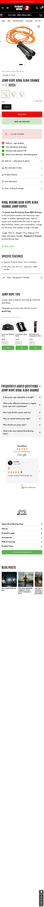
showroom (19, 154)
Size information (11, 181)
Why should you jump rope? (14, 424)
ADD (8, 348)
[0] (40, 7)
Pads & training (22, 541)
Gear (9, 21)
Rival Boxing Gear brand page (22, 552)
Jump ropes (29, 21)
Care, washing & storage (14, 188)
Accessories (22, 537)
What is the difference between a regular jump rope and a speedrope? (19, 405)
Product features (11, 175)
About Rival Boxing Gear (22, 523)
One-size (5, 343)
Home (3, 21)
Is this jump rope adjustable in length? (18, 397)
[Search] (37, 7)
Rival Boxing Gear (18, 21)
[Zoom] (39, 26)
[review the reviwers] (9, 469)
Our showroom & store (13, 168)
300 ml (32, 343)
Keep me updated (22, 121)
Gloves (22, 528)
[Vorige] (3, 331)
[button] (7, 8)
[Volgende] (40, 331)
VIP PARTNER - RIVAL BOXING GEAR (22, 2)
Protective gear (22, 533)
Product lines (22, 546)
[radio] (5, 94)
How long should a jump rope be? (17, 412)
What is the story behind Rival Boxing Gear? (18, 432)
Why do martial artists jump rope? (16, 418)
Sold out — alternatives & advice (17, 161)
